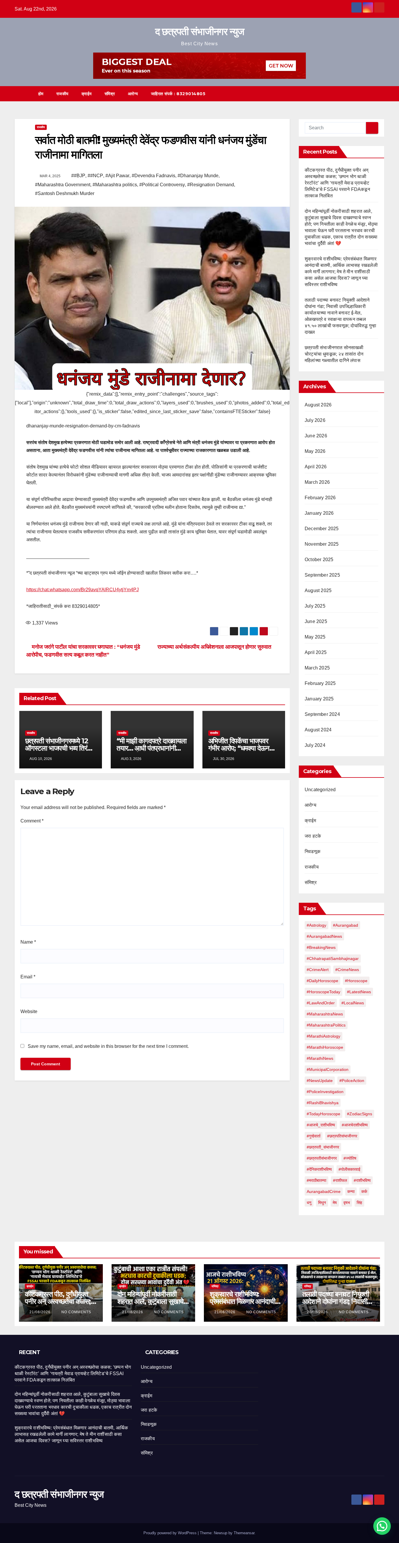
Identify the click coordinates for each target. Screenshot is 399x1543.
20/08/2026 (318, 1312)
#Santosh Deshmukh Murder (64, 193)
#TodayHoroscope (323, 1113)
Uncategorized (320, 789)
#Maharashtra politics (115, 184)
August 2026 (318, 404)
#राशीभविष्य (362, 1180)
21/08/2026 (41, 1312)
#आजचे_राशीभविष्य (321, 1125)
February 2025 (320, 683)
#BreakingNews (321, 947)
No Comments (76, 1312)
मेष (335, 1202)
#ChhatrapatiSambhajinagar (333, 958)
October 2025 (319, 559)
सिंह (359, 1202)
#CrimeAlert (318, 969)
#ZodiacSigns (359, 1113)
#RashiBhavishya (323, 1102)
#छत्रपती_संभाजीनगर (323, 1147)
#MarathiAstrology (323, 1036)
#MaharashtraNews (325, 1014)
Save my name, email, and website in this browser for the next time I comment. (108, 1046)
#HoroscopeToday (323, 991)
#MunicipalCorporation (327, 1069)
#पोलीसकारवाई (349, 1169)
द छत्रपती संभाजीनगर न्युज (199, 31)
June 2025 (316, 621)
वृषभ (347, 1202)
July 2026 (315, 420)
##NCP (95, 175)
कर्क (364, 1191)
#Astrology (316, 925)
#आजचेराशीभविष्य (355, 1125)
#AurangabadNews (324, 936)
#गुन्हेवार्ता (313, 1136)
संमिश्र (110, 93)
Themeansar (244, 1533)
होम (41, 93)
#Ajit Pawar (117, 175)
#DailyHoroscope (322, 980)
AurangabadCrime (324, 1191)
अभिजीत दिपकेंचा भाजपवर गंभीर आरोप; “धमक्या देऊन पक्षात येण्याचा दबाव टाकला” (240, 748)
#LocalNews (352, 1003)
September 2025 (322, 575)
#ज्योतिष (350, 1158)
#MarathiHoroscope (325, 1047)
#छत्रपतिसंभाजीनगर (342, 1136)
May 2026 (315, 451)
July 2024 (315, 745)
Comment (32, 820)
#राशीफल (340, 1180)
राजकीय (62, 93)
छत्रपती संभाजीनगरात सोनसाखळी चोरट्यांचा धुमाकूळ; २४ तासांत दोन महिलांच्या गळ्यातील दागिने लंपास (334, 354)
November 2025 (322, 544)
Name (28, 942)
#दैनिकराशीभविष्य (319, 1169)
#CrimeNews (347, 969)
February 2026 (320, 497)
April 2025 (316, 652)
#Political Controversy (162, 184)
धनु (309, 1202)
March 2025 (317, 667)
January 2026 (319, 513)
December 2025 (322, 528)
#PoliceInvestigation (325, 1091)
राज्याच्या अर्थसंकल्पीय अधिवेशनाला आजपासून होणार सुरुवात (215, 647)
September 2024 (322, 714)
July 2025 (315, 605)
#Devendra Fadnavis (153, 175)
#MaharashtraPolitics (326, 1025)
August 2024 (318, 729)
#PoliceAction (351, 1080)
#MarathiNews (320, 1058)
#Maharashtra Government (62, 184)
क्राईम (86, 93)
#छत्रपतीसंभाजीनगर (322, 1158)
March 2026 (317, 482)
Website (28, 1011)
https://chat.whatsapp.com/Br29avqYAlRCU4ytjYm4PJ (82, 589)
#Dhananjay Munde (198, 175)
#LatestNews (359, 991)
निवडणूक (312, 851)
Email (27, 976)
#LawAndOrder (321, 1003)
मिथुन (322, 1202)
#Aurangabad (345, 925)
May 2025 (315, 636)
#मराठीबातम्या (316, 1180)
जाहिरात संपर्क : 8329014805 (178, 93)
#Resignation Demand (210, 184)
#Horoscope (356, 980)
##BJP (78, 175)
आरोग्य (133, 93)
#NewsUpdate (320, 1080)
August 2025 (318, 590)
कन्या (351, 1191)
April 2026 (316, 466)
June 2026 (316, 435)
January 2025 (319, 698)
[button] (369, 93)
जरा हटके (313, 836)
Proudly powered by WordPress (170, 1533)
